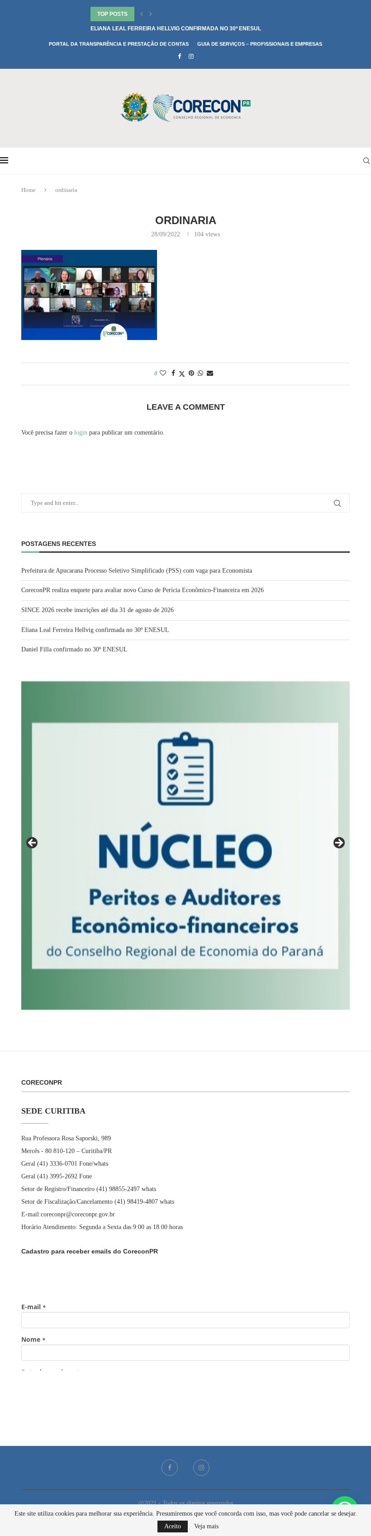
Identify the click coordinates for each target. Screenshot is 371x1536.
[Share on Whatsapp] (200, 373)
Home (28, 190)
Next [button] (338, 843)
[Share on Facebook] (173, 373)
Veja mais (206, 1526)
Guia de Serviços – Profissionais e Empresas (259, 44)
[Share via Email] (210, 373)
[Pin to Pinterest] (191, 373)
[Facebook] (179, 56)
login (80, 432)
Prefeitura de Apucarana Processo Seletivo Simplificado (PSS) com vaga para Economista (136, 570)
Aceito (172, 1526)
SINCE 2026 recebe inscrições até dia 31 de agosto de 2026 (97, 610)
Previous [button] (32, 843)
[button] (141, 14)
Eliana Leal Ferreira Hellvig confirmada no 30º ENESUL (175, 28)
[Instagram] (191, 56)
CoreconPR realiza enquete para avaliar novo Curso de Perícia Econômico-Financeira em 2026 (142, 590)
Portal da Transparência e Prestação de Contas (119, 44)
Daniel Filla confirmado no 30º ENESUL (74, 649)
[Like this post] (163, 373)
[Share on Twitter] (182, 374)
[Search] (366, 161)
